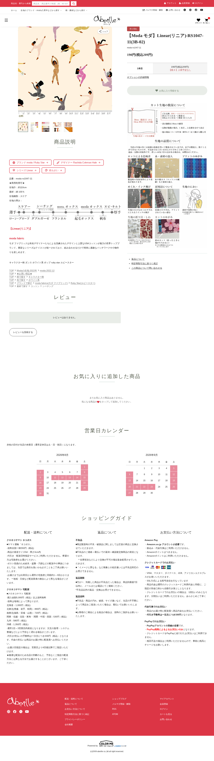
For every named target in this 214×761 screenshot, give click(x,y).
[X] (184, 9)
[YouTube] (201, 9)
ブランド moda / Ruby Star (31, 162)
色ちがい (53, 170)
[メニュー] (6, 20)
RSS (114, 709)
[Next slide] (107, 73)
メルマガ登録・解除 (154, 10)
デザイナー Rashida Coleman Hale (79, 162)
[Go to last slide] (22, 73)
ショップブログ (119, 699)
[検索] (73, 3)
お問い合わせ (174, 10)
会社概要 (69, 724)
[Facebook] (196, 9)
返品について (138, 259)
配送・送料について (74, 699)
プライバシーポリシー (75, 719)
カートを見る (166, 714)
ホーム (14, 10)
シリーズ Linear (25, 170)
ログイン (199, 3)
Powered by (93, 746)
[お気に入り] (198, 21)
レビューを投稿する (23, 332)
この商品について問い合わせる (146, 268)
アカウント (172, 3)
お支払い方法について (75, 709)
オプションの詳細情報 (138, 77)
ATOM (115, 714)
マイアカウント (167, 699)
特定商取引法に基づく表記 (144, 263)
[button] (23, 127)
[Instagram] (190, 9)
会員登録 (186, 3)
